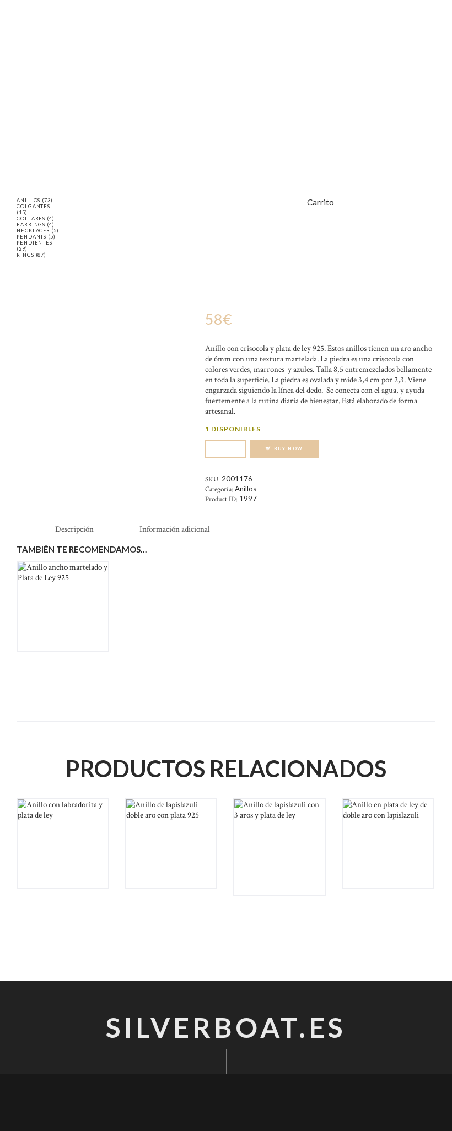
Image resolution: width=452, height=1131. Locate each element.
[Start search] (333, 136)
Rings (25, 255)
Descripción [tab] (74, 529)
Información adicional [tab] (174, 529)
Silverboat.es (226, 1027)
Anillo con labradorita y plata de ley (62, 831)
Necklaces (33, 231)
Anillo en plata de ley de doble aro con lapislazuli (388, 837)
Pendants (31, 237)
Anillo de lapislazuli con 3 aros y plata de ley (279, 837)
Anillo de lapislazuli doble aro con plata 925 (171, 837)
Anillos (245, 488)
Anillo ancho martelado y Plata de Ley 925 (63, 599)
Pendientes (34, 243)
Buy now (289, 448)
